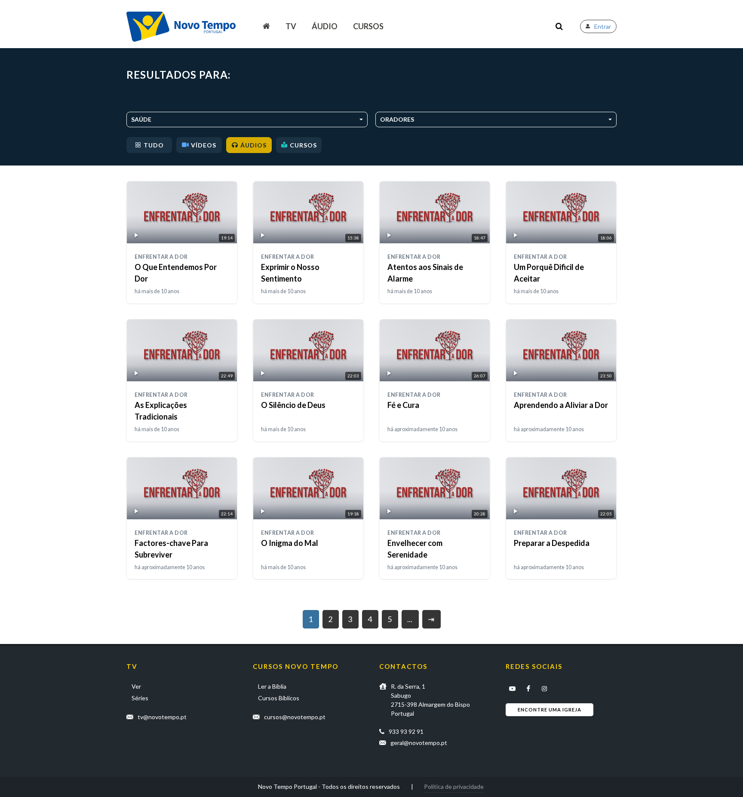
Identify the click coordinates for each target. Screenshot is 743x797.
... (409, 619)
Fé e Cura (403, 405)
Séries (140, 698)
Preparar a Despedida (551, 543)
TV (291, 26)
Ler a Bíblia (272, 686)
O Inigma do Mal (289, 543)
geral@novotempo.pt (418, 742)
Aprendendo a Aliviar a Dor (561, 405)
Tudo (154, 145)
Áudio (325, 26)
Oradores (397, 119)
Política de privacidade (454, 786)
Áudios (253, 145)
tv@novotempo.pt (162, 716)
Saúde (141, 119)
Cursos (368, 26)
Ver (136, 686)
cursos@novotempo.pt (294, 716)
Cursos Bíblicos (278, 698)
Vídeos (203, 145)
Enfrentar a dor (161, 257)
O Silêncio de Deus (293, 405)
